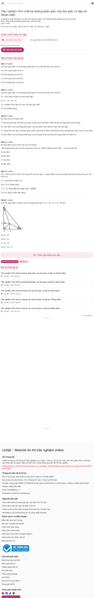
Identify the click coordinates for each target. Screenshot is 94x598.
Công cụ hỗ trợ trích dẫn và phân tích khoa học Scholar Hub (26, 509)
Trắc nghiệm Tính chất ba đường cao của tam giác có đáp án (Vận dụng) (30, 291)
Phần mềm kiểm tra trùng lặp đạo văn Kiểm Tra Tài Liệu (24, 502)
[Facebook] (7, 593)
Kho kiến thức (7, 570)
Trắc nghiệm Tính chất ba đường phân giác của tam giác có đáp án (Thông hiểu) (33, 273)
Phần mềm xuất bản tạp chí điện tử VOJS (18, 506)
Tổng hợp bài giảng (9, 574)
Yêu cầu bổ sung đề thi (11, 581)
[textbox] (50, 3)
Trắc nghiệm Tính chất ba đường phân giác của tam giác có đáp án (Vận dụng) (33, 282)
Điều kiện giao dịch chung (12, 520)
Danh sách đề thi (8, 563)
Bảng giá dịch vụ (8, 541)
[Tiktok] (10, 593)
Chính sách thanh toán (11, 530)
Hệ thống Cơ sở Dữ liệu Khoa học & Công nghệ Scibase (24, 513)
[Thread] (14, 593)
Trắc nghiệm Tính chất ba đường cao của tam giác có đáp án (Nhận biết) (30, 308)
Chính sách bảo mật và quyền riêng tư (17, 534)
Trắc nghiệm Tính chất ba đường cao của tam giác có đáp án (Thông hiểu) (31, 299)
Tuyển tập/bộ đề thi (10, 567)
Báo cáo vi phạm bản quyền (13, 523)
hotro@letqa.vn (13, 490)
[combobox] (49, 3)
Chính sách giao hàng (10, 527)
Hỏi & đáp (6, 577)
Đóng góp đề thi (8, 584)
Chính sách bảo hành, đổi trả (13, 537)
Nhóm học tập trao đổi (11, 560)
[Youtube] (3, 593)
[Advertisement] (47, 356)
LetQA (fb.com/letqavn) (20, 493)
